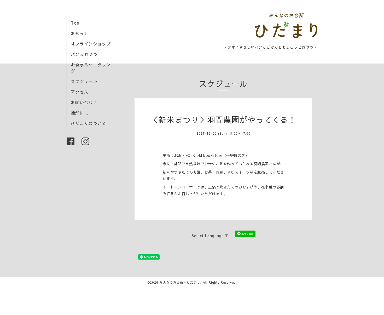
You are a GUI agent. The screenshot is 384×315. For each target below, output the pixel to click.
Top (75, 23)
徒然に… (80, 113)
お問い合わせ (84, 102)
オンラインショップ (91, 44)
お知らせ (80, 33)
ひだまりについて (88, 123)
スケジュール (84, 81)
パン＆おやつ (84, 54)
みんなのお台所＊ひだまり (180, 282)
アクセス (80, 92)
